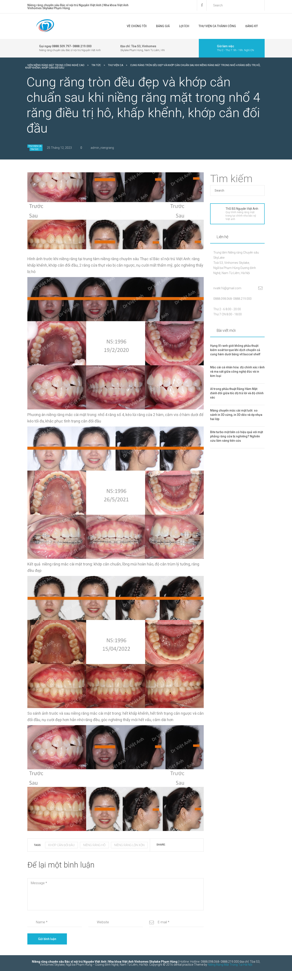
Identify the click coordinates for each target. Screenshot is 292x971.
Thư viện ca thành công (217, 26)
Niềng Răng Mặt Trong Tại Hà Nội (230, 964)
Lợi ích (184, 26)
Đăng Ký (251, 26)
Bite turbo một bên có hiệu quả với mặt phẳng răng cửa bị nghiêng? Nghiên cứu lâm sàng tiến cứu (236, 436)
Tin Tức (34, 149)
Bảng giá (163, 26)
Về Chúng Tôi (137, 26)
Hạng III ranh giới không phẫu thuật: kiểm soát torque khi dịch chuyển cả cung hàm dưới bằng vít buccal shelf (235, 350)
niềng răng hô (94, 845)
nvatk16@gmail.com (227, 288)
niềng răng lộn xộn (129, 845)
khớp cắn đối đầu (61, 845)
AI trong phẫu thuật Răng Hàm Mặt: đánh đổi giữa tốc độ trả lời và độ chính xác (237, 393)
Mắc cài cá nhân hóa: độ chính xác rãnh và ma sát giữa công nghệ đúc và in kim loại (237, 372)
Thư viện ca (34, 146)
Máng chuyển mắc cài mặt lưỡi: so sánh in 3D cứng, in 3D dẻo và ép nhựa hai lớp (236, 415)
